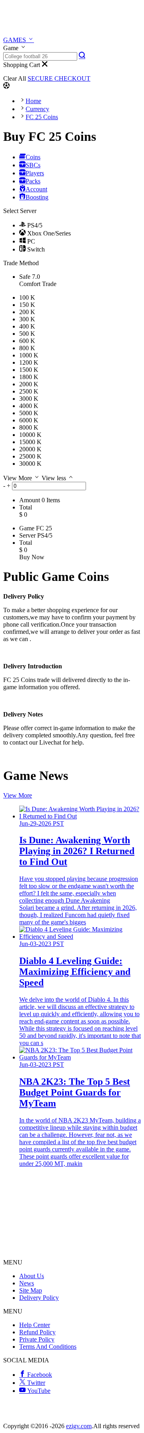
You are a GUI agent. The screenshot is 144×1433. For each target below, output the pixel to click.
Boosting (37, 197)
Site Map (30, 1290)
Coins (33, 157)
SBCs (33, 165)
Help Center (34, 1324)
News (26, 1283)
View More (17, 795)
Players (35, 173)
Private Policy (36, 1339)
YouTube (38, 1390)
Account (36, 189)
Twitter (35, 1382)
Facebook (39, 1374)
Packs (33, 181)
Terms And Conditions (47, 1346)
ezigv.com (79, 1426)
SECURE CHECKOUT (59, 78)
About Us (31, 1276)
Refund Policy (37, 1332)
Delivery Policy (39, 1297)
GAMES (15, 40)
